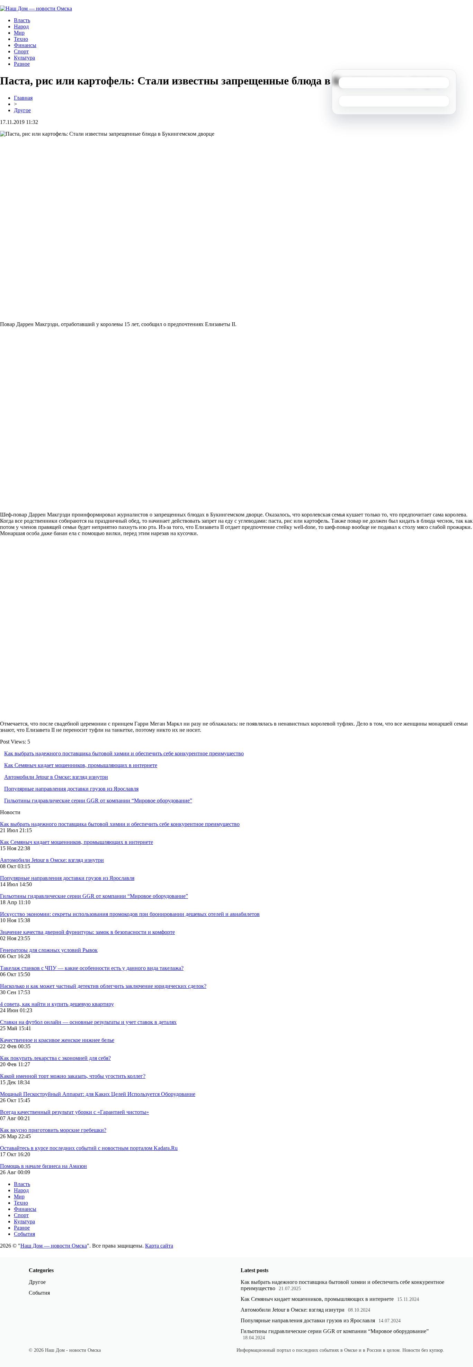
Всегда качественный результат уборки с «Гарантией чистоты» (74, 1112)
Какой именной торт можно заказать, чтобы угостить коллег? (72, 1076)
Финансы (25, 45)
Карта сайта (159, 1246)
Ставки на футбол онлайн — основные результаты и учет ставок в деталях (88, 1022)
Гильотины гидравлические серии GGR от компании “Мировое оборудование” (98, 800)
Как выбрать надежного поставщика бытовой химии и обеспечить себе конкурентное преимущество (124, 753)
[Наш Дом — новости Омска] (36, 8)
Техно (21, 39)
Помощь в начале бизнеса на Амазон (43, 1166)
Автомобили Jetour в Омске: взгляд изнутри (56, 777)
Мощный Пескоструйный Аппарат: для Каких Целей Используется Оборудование (97, 1094)
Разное (22, 64)
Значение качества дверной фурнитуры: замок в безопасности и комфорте (87, 932)
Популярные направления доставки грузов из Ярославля (71, 789)
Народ (21, 26)
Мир (19, 33)
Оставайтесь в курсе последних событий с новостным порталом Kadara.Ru (89, 1148)
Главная (23, 98)
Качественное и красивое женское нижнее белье (57, 1040)
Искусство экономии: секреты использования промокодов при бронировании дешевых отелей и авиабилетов (130, 914)
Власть (22, 20)
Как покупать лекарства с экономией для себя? (55, 1058)
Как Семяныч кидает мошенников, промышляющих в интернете (80, 765)
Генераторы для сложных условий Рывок (49, 950)
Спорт (21, 51)
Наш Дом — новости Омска (53, 1246)
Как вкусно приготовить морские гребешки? (53, 1130)
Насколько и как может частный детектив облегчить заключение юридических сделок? (103, 986)
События (24, 1234)
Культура (24, 58)
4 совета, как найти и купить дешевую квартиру (57, 1004)
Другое (22, 110)
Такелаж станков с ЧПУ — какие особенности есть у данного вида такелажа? (92, 968)
